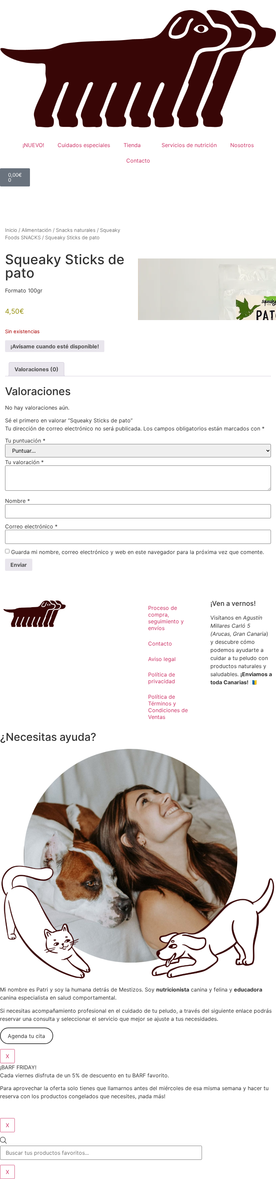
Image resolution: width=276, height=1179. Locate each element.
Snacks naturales (76, 230)
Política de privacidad (161, 678)
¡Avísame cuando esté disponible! (54, 346)
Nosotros (242, 145)
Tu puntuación (25, 440)
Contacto (138, 160)
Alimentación (36, 230)
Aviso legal (162, 659)
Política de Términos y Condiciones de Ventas (168, 706)
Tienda (132, 145)
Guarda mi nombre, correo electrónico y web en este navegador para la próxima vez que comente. (137, 552)
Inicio (11, 230)
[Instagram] (218, 706)
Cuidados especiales (84, 145)
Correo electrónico (31, 526)
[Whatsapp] (237, 706)
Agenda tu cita (26, 1036)
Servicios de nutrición (189, 145)
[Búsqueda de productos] (138, 1148)
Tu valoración (24, 462)
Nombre (17, 501)
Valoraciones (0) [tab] (36, 369)
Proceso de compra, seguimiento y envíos (166, 617)
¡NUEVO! (33, 145)
